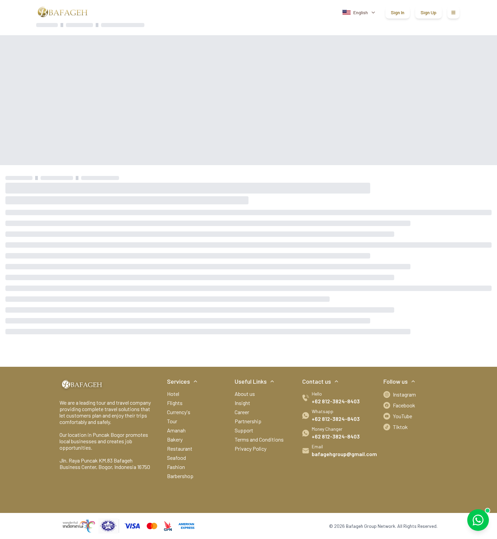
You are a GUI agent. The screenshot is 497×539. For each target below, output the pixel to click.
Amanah (176, 430)
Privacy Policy (250, 448)
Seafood (176, 457)
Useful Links (251, 381)
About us (245, 393)
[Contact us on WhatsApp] (478, 520)
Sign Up (428, 12)
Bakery (175, 439)
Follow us (395, 381)
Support (244, 430)
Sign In (397, 12)
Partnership (248, 421)
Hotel (173, 393)
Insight (242, 403)
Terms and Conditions (259, 439)
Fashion (176, 467)
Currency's (178, 412)
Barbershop (180, 476)
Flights (175, 403)
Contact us (316, 381)
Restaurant (179, 448)
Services (178, 381)
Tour (172, 421)
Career (242, 412)
